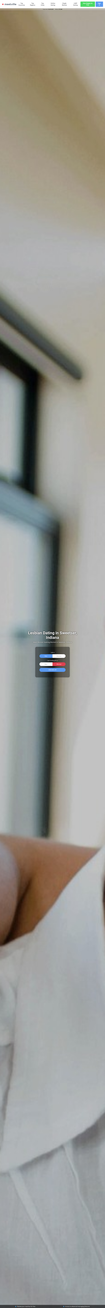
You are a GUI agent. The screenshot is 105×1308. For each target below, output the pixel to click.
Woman (59, 656)
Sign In (99, 4)
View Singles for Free (88, 4)
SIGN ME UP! (52, 670)
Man (46, 656)
